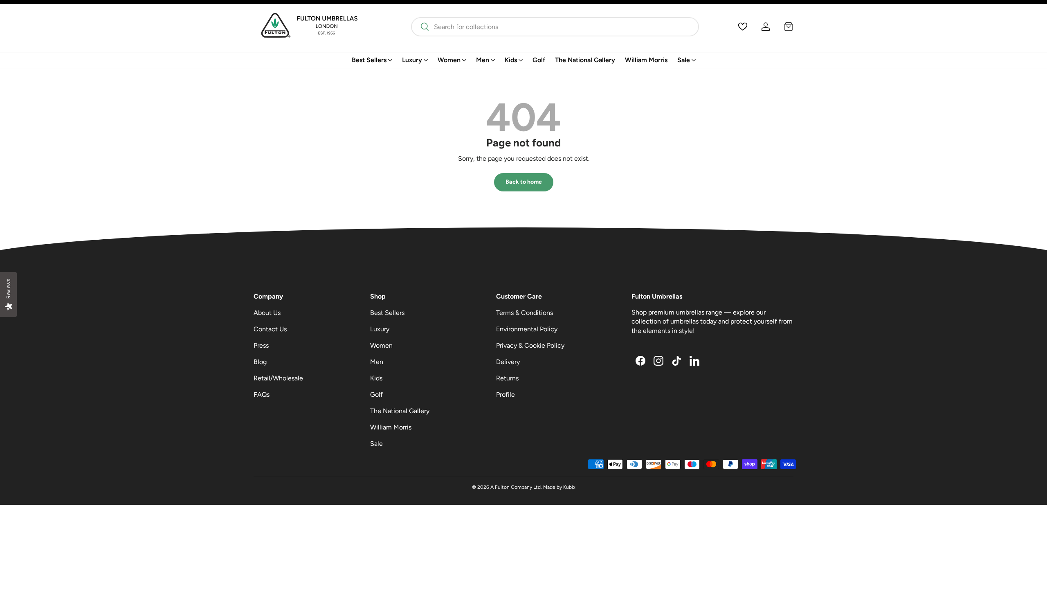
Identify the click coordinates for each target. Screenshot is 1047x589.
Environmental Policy (526, 329)
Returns (507, 378)
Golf (538, 60)
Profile (505, 394)
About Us (267, 313)
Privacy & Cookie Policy (530, 345)
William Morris (646, 60)
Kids (511, 60)
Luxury (412, 60)
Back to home (524, 181)
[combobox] (555, 26)
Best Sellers (369, 60)
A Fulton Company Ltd (515, 487)
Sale (683, 60)
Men (482, 60)
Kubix (569, 487)
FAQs (262, 394)
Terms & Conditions (524, 313)
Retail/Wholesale (278, 378)
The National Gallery (585, 60)
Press (261, 345)
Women (449, 60)
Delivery (508, 362)
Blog (260, 362)
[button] (789, 27)
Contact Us (270, 329)
